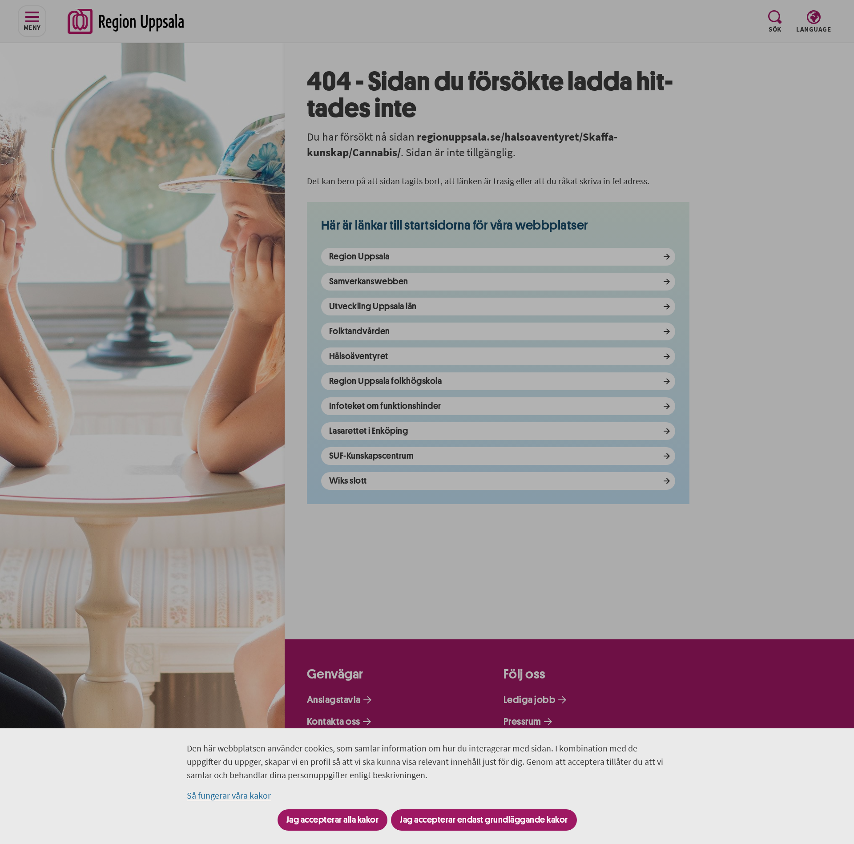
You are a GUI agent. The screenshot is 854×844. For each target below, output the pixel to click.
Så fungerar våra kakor (229, 795)
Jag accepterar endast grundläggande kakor (484, 819)
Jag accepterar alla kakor (332, 819)
